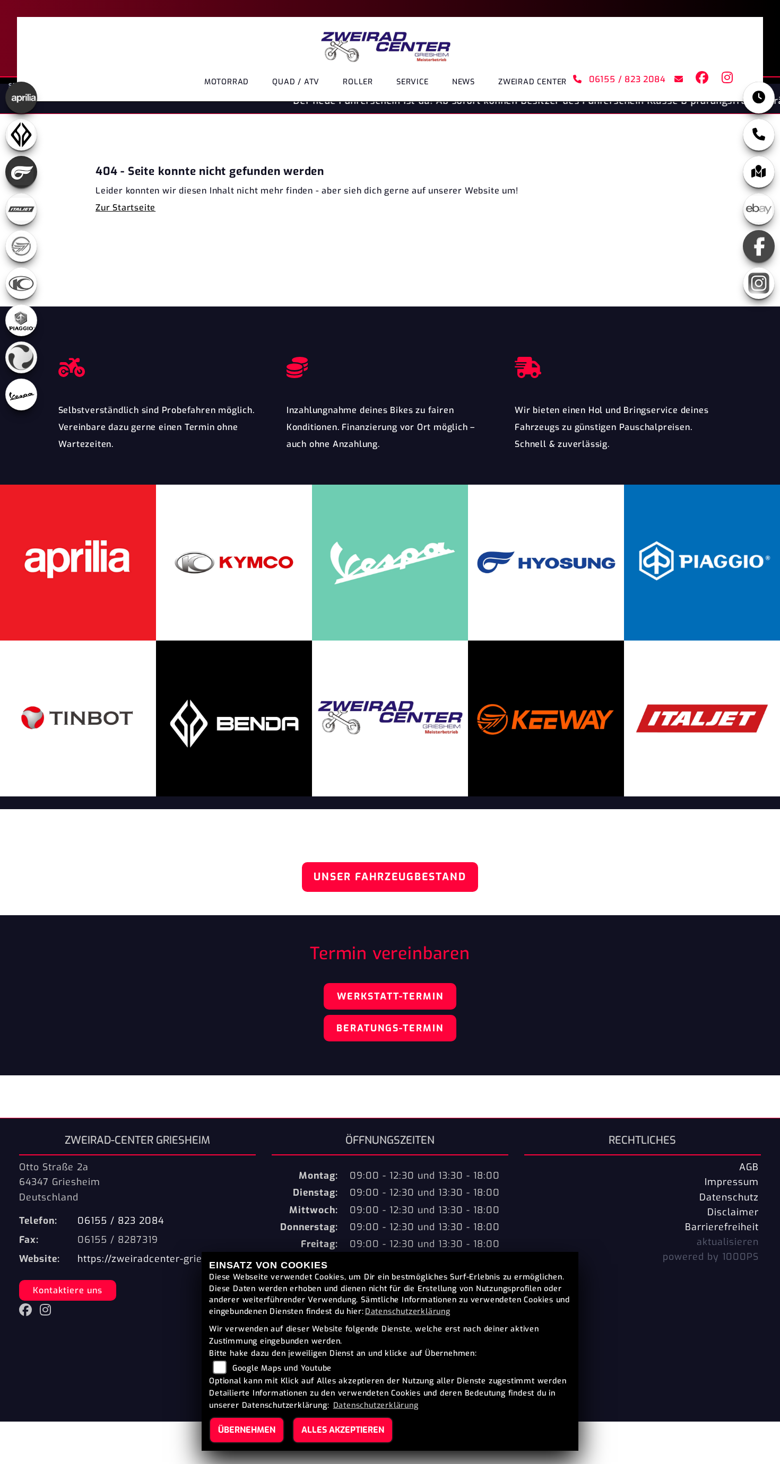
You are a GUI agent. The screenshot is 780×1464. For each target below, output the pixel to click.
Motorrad (226, 82)
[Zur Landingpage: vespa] (21, 394)
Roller (358, 82)
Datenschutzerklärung (407, 1312)
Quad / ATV (295, 82)
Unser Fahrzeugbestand (390, 876)
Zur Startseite (125, 207)
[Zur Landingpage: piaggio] (21, 320)
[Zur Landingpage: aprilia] (21, 97)
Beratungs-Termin (390, 1028)
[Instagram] (759, 283)
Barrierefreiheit (722, 1227)
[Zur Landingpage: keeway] (21, 246)
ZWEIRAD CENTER (532, 82)
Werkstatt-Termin (390, 996)
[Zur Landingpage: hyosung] (21, 172)
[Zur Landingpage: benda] (21, 135)
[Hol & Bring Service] (618, 365)
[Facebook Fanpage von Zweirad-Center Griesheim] (700, 80)
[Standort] (759, 172)
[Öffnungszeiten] (759, 97)
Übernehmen (246, 1429)
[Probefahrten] (162, 365)
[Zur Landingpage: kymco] (21, 283)
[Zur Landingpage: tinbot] (21, 357)
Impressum (732, 1182)
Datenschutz (729, 1197)
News (463, 82)
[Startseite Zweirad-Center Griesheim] (385, 43)
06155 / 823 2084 (625, 79)
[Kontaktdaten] (759, 135)
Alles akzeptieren (342, 1429)
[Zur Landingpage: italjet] (21, 209)
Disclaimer (733, 1212)
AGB (749, 1167)
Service (412, 82)
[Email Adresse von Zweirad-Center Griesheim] (677, 80)
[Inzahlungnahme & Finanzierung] (390, 365)
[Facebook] (759, 246)
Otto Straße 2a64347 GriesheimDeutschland (59, 1182)
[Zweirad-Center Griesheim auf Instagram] (725, 80)
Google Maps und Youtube (282, 1368)
